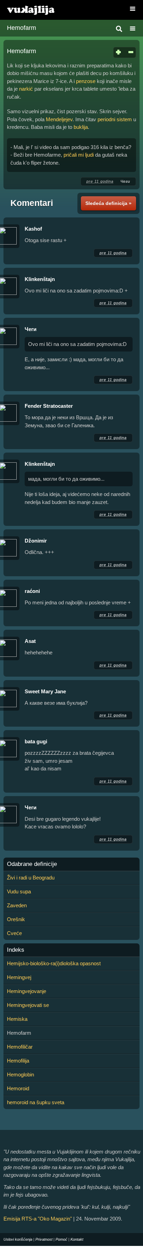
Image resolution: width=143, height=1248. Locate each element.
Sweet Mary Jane (45, 691)
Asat (30, 641)
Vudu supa (19, 891)
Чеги (125, 181)
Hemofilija (18, 1061)
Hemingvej (19, 977)
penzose (85, 81)
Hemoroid (18, 1088)
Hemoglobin (20, 1074)
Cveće (14, 933)
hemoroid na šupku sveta (35, 1102)
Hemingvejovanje (26, 991)
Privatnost (43, 1239)
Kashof (33, 229)
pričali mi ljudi (79, 155)
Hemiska (17, 1019)
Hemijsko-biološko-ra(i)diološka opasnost (54, 963)
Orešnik (16, 919)
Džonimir (36, 541)
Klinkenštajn (40, 279)
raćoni (32, 591)
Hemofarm (21, 27)
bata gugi (36, 741)
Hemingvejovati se (28, 1005)
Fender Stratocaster (49, 406)
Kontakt (76, 1239)
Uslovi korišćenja (17, 1239)
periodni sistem (115, 119)
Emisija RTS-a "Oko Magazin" (37, 1219)
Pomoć (61, 1239)
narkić (26, 89)
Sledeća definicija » (108, 203)
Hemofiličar (20, 1047)
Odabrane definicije (32, 864)
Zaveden (17, 905)
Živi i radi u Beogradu (30, 878)
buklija (81, 127)
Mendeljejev (59, 119)
